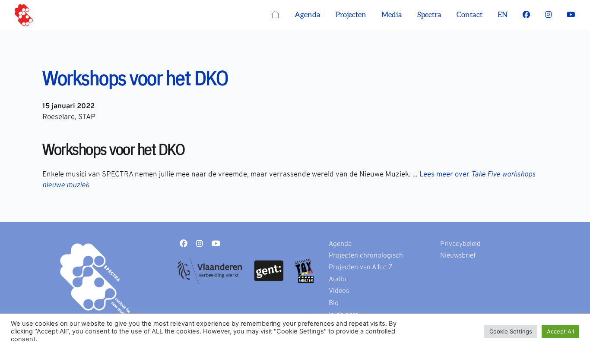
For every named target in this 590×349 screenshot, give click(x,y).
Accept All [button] (560, 331)
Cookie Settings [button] (510, 331)
